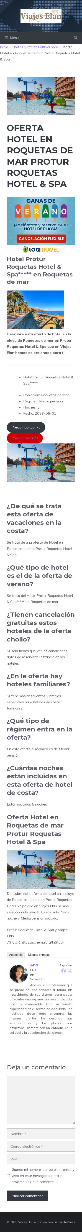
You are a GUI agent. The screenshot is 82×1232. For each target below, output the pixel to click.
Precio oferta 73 (24, 438)
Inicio (4, 47)
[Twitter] (69, 970)
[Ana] (19, 981)
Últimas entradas (39, 954)
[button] (75, 38)
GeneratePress (64, 1222)
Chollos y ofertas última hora (35, 47)
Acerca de (16, 954)
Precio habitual (26, 427)
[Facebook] (63, 970)
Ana (34, 965)
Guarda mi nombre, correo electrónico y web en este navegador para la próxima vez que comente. (43, 1175)
